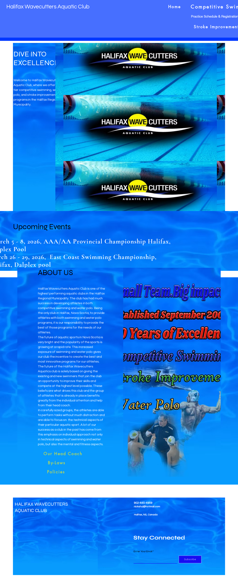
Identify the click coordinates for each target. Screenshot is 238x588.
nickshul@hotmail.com (147, 506)
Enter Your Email (143, 551)
